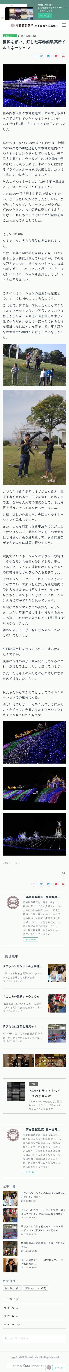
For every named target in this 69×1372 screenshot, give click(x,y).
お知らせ (12, 1288)
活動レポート (10, 36)
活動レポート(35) (11, 862)
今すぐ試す (44, 15)
